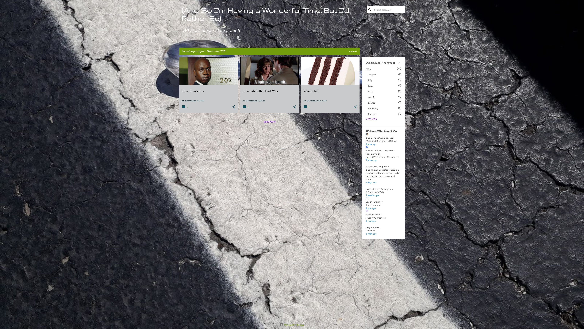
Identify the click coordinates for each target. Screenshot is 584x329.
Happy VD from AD (376, 218)
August (372, 74)
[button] (233, 107)
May (370, 91)
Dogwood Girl (373, 227)
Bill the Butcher (374, 202)
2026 (368, 69)
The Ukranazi (373, 205)
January (372, 114)
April (371, 97)
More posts (270, 122)
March (371, 103)
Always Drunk (373, 214)
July (370, 80)
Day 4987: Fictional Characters (382, 157)
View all (353, 52)
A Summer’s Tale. (375, 192)
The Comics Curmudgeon (380, 138)
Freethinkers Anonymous (380, 189)
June (370, 86)
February (373, 108)
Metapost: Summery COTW (381, 141)
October (370, 230)
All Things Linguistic (377, 166)
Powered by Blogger (294, 324)
